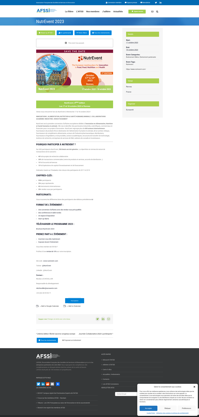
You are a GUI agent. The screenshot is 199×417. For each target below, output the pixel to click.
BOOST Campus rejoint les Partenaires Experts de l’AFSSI (58, 393)
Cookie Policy (151, 413)
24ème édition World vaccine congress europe (56, 333)
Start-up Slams (43, 219)
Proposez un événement (72, 340)
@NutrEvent (46, 266)
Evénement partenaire (148, 57)
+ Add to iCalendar (74, 306)
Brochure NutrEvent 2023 (45, 229)
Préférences (186, 408)
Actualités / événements (111, 374)
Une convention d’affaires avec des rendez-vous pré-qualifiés (59, 210)
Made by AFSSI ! (47, 33)
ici (92, 199)
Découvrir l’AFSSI (109, 360)
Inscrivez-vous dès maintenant (49, 239)
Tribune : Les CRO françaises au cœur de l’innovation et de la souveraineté (64, 403)
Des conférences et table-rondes (49, 213)
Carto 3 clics (107, 369)
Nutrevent (129, 64)
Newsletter (146, 2)
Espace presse (131, 2)
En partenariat (65, 33)
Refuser (168, 408)
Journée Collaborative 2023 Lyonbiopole (95, 333)
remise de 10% (51, 251)
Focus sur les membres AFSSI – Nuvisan (52, 398)
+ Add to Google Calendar (49, 306)
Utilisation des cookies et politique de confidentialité (172, 413)
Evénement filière (132, 57)
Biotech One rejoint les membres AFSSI (51, 408)
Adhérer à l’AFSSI (109, 365)
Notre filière (82, 33)
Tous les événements (102, 33)
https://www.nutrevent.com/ (136, 69)
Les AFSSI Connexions (111, 384)
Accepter (148, 408)
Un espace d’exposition (46, 216)
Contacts (106, 379)
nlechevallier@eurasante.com (46, 288)
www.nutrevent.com (50, 261)
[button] (194, 387)
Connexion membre (114, 2)
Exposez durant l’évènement (48, 242)
